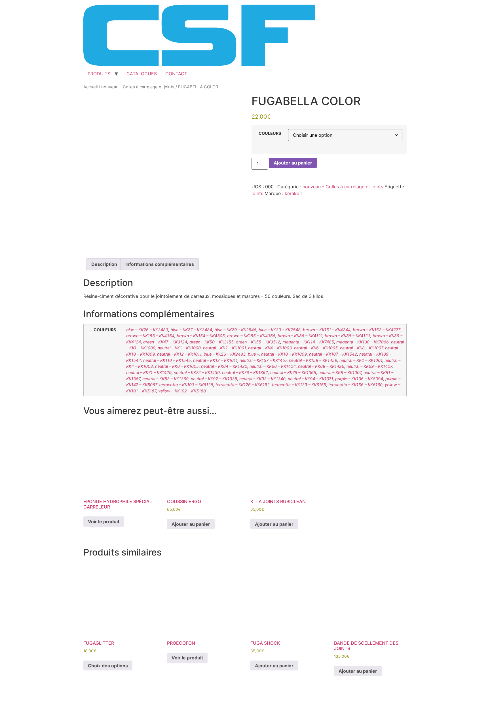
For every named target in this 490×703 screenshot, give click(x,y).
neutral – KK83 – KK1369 (165, 378)
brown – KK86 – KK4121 (300, 335)
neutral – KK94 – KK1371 (310, 378)
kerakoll (293, 193)
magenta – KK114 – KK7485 (308, 341)
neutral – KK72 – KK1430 (197, 372)
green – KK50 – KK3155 (211, 341)
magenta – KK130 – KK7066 (362, 341)
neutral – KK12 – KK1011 (215, 360)
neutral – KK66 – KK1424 (273, 366)
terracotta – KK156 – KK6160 (355, 384)
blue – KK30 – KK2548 (280, 329)
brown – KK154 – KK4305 (201, 335)
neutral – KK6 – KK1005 (177, 366)
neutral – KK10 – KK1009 (284, 354)
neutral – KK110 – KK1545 (167, 360)
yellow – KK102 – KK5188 (182, 390)
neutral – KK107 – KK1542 (333, 354)
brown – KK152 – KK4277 (376, 329)
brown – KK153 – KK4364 (150, 335)
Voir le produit (103, 521)
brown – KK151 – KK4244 (326, 329)
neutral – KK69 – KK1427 (369, 366)
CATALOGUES (141, 73)
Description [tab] (104, 264)
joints (257, 193)
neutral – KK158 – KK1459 (313, 360)
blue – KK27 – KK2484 (191, 329)
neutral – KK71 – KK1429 (149, 372)
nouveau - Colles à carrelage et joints (137, 86)
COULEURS (270, 133)
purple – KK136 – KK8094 (359, 378)
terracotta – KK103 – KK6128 (186, 384)
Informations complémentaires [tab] (159, 264)
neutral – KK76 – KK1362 (245, 372)
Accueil (90, 86)
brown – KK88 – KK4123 (347, 335)
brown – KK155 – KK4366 (251, 335)
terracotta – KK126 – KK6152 (243, 384)
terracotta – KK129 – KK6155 (299, 384)
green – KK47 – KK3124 (165, 341)
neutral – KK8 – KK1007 (339, 372)
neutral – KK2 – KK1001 (360, 360)
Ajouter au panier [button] (191, 524)
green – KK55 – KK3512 (258, 341)
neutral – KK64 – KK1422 (224, 366)
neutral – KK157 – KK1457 (263, 360)
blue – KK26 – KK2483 (147, 329)
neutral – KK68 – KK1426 (321, 366)
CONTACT (176, 73)
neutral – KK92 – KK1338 (214, 378)
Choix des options (108, 665)
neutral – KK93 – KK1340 (262, 378)
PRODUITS (99, 73)
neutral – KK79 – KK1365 (293, 372)
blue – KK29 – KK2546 (235, 329)
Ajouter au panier (293, 163)
